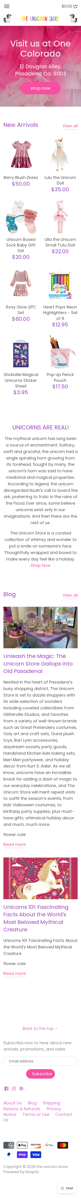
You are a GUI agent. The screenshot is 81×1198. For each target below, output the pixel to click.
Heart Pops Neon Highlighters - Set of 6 (60, 312)
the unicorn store (52, 1166)
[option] (40, 66)
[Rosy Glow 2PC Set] (20, 284)
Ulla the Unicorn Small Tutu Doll (60, 242)
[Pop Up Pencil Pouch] (60, 352)
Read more (14, 844)
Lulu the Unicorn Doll (60, 180)
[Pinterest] (21, 1088)
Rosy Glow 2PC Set (21, 309)
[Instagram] (14, 1088)
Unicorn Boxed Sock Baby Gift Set (21, 245)
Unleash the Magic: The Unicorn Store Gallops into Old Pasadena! (38, 663)
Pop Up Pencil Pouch (60, 377)
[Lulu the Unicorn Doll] (60, 154)
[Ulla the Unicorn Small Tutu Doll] (60, 216)
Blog (9, 594)
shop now (40, 88)
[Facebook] (6, 1088)
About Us (12, 1103)
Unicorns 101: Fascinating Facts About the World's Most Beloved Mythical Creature (35, 918)
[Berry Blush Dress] (20, 154)
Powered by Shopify (21, 1171)
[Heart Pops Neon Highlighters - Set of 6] (60, 284)
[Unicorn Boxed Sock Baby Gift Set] (20, 216)
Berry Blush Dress (21, 177)
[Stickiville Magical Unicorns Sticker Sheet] (20, 352)
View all (70, 126)
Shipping (51, 1103)
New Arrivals (20, 125)
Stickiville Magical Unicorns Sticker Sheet (21, 380)
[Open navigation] (6, 6)
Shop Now (40, 565)
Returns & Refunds (21, 1109)
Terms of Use (35, 1114)
